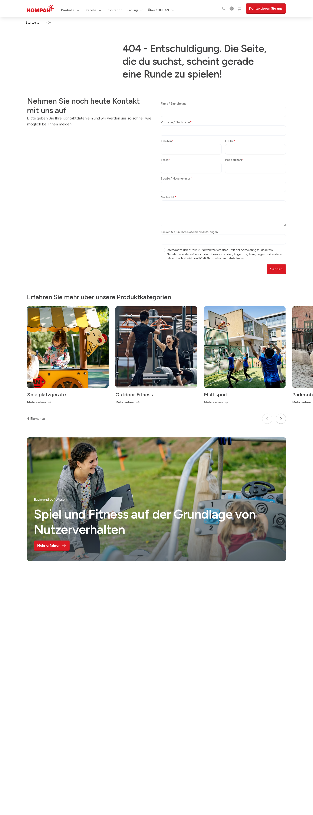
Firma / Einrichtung (174, 103)
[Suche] (224, 8)
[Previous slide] (267, 419)
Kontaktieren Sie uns (266, 8)
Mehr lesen (236, 258)
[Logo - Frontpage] (40, 8)
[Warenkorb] (239, 8)
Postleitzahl (234, 160)
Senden (276, 269)
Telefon (167, 141)
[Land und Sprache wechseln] (231, 8)
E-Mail (230, 141)
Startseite (32, 22)
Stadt (165, 160)
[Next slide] (281, 419)
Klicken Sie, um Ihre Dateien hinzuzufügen (189, 232)
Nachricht (168, 197)
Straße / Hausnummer (176, 178)
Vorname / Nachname (176, 122)
